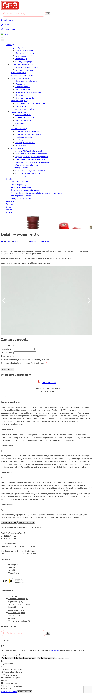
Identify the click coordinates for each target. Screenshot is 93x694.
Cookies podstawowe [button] (7, 429)
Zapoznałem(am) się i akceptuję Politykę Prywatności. (27, 359)
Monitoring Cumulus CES (19, 621)
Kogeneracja (13, 595)
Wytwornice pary (15, 601)
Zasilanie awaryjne (16, 609)
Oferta (8, 241)
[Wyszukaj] (48, 13)
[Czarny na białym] (63, 658)
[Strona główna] (2, 241)
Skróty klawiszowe (9, 691)
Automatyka (13, 618)
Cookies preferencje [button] (7, 504)
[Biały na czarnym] (59, 658)
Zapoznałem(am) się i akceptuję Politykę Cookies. (25, 362)
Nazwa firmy (6, 348)
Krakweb (55, 650)
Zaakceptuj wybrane (9, 522)
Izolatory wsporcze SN (39, 241)
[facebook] (1, 645)
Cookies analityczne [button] (7, 445)
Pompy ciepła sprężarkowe (19, 604)
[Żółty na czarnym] (56, 658)
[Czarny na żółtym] (66, 658)
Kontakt (11, 570)
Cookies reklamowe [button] (7, 472)
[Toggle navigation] (2, 37)
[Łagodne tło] (68, 658)
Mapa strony (13, 572)
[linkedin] (3, 645)
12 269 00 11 (9, 24)
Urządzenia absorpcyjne (18, 598)
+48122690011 (9, 535)
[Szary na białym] (61, 658)
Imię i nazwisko (7, 345)
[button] (2, 451)
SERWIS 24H (9, 29)
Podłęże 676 (7, 19)
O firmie (11, 567)
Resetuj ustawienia (24, 692)
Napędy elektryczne (16, 612)
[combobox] (23, 14)
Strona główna (14, 564)
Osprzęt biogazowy (16, 607)
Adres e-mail (7, 352)
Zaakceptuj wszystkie (26, 522)
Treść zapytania (8, 356)
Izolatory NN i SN (20, 241)
